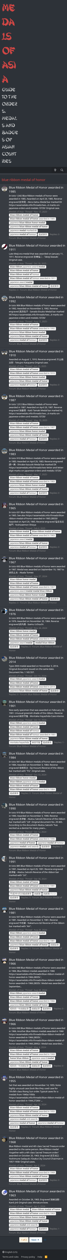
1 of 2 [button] (24, 1239)
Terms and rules (10, 1256)
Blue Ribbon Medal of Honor (31, 238)
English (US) (11, 1252)
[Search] (62, 170)
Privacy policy (28, 1256)
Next (34, 1239)
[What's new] (55, 170)
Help (39, 1256)
